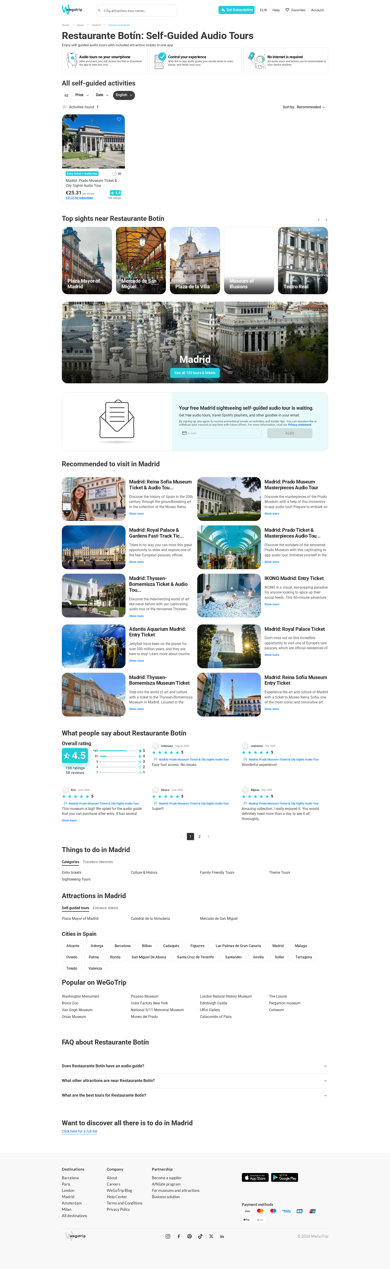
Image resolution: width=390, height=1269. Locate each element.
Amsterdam (72, 1203)
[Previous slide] (318, 219)
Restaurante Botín (119, 25)
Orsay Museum (74, 1017)
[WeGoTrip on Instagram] (168, 1236)
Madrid (96, 25)
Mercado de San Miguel (219, 918)
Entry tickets (71, 872)
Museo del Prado (144, 1017)
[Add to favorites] (119, 119)
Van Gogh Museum (77, 1010)
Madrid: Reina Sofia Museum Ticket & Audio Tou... (160, 484)
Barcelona (70, 1177)
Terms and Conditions (124, 1203)
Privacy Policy (118, 1209)
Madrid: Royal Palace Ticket (295, 629)
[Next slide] (325, 219)
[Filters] (66, 95)
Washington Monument (80, 996)
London (68, 1190)
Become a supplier (167, 1177)
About (112, 1177)
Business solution (166, 1196)
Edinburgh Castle (213, 1003)
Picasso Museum (144, 996)
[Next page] (209, 836)
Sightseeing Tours (76, 879)
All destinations (74, 1215)
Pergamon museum (284, 1003)
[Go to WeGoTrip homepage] (76, 9)
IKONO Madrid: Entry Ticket (294, 578)
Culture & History (144, 872)
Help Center (117, 1196)
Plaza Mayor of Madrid (80, 918)
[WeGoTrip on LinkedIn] (222, 1236)
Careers (113, 1184)
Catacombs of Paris (216, 1017)
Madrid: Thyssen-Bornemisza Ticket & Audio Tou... (158, 584)
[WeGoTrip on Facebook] (178, 1236)
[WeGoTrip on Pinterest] (189, 1236)
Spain (80, 25)
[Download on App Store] (255, 1178)
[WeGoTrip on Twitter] (211, 1236)
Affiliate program (166, 1184)
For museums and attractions (176, 1190)
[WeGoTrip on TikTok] (200, 1236)
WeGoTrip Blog (119, 1190)
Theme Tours (279, 872)
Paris (66, 1184)
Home (65, 25)
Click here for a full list (79, 1131)
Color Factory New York (149, 1003)
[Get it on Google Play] (284, 1178)
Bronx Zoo (70, 1003)
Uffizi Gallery (210, 1010)
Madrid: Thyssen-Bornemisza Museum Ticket (159, 680)
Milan (66, 1209)
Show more (136, 513)
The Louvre (278, 996)
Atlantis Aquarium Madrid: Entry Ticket (157, 632)
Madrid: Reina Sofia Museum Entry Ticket (296, 680)
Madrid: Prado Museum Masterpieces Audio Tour (291, 484)
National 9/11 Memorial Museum (157, 1010)
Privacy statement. (300, 424)
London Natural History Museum (226, 996)
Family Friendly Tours (217, 872)
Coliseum (276, 1010)
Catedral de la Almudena (150, 918)
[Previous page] (181, 836)
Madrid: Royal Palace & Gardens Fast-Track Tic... (156, 533)
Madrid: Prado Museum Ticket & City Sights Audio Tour (194, 759)
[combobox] (138, 10)
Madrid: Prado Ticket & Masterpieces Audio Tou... (292, 533)
